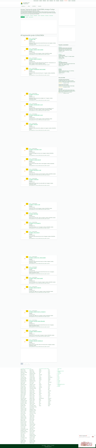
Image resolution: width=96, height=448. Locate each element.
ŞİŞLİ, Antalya (31, 369)
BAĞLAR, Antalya (32, 419)
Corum (49, 385)
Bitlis (48, 389)
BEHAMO (60, 69)
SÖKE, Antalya (22, 434)
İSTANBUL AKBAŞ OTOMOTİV (35, 59)
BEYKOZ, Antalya (23, 419)
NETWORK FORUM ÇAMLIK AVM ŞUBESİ (65, 48)
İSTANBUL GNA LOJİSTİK (34, 232)
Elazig (40, 394)
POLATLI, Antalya (23, 426)
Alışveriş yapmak (36, 0)
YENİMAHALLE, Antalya (24, 372)
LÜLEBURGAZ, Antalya (33, 413)
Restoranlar (61, 0)
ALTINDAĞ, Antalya (23, 377)
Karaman (49, 404)
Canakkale (49, 390)
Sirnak (40, 383)
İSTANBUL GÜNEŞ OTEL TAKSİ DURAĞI (37, 257)
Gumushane (49, 382)
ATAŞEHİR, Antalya (32, 377)
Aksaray (49, 378)
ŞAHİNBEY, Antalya (23, 387)
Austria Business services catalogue (61, 385)
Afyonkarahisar (50, 377)
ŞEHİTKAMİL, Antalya (32, 373)
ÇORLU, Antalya (32, 404)
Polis (54, 0)
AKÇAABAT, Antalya (32, 440)
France (58, 374)
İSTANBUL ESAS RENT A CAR (35, 170)
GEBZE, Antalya (23, 383)
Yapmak (69, 0)
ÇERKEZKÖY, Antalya (32, 384)
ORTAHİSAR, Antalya (32, 424)
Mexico (59, 376)
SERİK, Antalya (31, 429)
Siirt (48, 383)
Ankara (49, 373)
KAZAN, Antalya (32, 439)
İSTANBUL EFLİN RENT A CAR (35, 149)
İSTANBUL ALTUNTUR (34, 94)
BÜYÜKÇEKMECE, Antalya (24, 431)
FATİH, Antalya (23, 373)
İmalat (48, 0)
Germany (59, 380)
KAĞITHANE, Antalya (23, 398)
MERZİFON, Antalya (32, 411)
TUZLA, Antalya (32, 389)
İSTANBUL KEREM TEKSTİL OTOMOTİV (37, 311)
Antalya (40, 369)
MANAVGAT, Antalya (23, 408)
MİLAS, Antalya (32, 414)
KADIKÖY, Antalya (32, 372)
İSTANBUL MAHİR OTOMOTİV (35, 331)
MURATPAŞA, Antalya (33, 387)
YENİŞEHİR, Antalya (23, 392)
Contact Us (48, 445)
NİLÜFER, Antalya (23, 382)
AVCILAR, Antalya (23, 415)
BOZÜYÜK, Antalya (32, 430)
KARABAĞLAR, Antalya (33, 435)
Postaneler (57, 0)
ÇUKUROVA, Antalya (23, 409)
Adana (40, 372)
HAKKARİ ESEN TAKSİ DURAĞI (63, 84)
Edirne (40, 389)
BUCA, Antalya (23, 439)
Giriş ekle (52, 445)
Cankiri (49, 394)
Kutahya (49, 403)
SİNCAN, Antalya (32, 394)
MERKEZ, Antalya (23, 369)
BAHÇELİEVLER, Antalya (24, 400)
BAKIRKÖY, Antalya (32, 379)
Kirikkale (49, 379)
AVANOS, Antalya (32, 431)
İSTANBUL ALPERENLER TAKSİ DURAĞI (37, 69)
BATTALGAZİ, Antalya (24, 421)
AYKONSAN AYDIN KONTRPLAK (64, 79)
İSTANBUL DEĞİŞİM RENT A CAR (36, 115)
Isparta (40, 400)
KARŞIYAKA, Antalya (23, 416)
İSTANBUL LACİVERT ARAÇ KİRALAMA (37, 321)
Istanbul (40, 378)
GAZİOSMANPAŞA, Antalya (24, 429)
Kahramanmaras (41, 398)
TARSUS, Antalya (23, 411)
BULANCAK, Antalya (32, 441)
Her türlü (22, 15)
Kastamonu (49, 398)
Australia (59, 381)
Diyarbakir (40, 387)
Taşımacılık (65, 0)
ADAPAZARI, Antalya (23, 378)
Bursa (49, 387)
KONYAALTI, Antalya (23, 410)
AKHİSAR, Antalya (32, 415)
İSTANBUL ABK (32, 39)
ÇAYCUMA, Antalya (32, 436)
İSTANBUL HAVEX (32, 268)
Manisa (40, 405)
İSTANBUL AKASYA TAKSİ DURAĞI (36, 49)
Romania (59, 386)
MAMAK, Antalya (23, 395)
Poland (59, 378)
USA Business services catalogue (61, 371)
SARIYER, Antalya (32, 392)
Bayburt (40, 390)
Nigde (49, 405)
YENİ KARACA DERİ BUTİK (63, 62)
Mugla (49, 392)
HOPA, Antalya (32, 426)
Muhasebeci (51, 0)
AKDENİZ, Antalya (32, 400)
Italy (58, 375)
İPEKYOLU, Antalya (32, 437)
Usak (48, 369)
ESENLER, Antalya (23, 420)
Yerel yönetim (73, 0)
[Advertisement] (39, 27)
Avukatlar (40, 0)
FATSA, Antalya (23, 414)
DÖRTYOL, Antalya (32, 425)
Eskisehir (40, 384)
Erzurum (40, 395)
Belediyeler (44, 0)
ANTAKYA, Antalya (23, 389)
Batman (49, 395)
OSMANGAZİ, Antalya (24, 374)
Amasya (40, 377)
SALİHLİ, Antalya (32, 408)
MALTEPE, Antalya (32, 385)
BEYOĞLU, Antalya (32, 399)
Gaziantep (40, 374)
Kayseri (40, 403)
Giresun (40, 385)
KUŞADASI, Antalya (23, 413)
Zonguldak (49, 400)
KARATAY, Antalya (23, 394)
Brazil (58, 379)
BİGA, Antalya (31, 421)
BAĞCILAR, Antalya (23, 379)
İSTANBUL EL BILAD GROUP (35, 159)
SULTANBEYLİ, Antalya (24, 437)
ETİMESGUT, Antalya (32, 393)
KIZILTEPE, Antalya (32, 434)
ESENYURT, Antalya (23, 388)
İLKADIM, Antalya (32, 374)
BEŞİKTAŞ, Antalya (32, 395)
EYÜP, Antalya (31, 383)
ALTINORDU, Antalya (23, 425)
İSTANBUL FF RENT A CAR (34, 204)
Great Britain (59, 373)
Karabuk (49, 399)
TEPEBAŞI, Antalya (23, 399)
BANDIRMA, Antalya (23, 430)
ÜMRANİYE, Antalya (32, 403)
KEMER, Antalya (23, 442)
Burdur (49, 372)
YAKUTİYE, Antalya (23, 393)
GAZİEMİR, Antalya (23, 440)
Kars (39, 404)
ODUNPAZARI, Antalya (33, 388)
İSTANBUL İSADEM (62, 55)
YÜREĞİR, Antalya (32, 416)
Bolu (39, 382)
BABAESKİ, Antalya (23, 441)
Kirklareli (40, 393)
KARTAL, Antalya (23, 385)
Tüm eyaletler (44, 445)
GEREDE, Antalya (32, 442)
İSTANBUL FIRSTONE (33, 214)
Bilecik (40, 392)
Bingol (40, 399)
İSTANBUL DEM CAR (33, 124)
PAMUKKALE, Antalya (23, 384)
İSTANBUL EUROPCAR (33, 179)
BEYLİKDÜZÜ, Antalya (24, 403)
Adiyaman (49, 384)
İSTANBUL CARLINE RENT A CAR (36, 104)
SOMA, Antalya (23, 435)
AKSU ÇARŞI (61, 88)
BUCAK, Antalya (32, 420)
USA (58, 369)
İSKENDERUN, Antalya (33, 409)
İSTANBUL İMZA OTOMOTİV (35, 287)
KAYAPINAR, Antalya (23, 424)
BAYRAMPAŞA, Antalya (33, 410)
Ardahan (40, 379)
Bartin (40, 388)
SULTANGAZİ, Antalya (33, 405)
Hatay (49, 388)
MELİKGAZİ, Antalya (23, 390)
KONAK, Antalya (32, 382)
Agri (39, 373)
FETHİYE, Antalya (23, 404)
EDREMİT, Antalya (32, 398)
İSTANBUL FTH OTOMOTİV (35, 223)
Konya (49, 374)
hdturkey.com (47, 446)
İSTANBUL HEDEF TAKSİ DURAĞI (36, 278)
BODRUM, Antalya (32, 390)
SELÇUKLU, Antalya (32, 378)
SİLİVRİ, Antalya (23, 436)
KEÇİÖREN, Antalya (23, 405)
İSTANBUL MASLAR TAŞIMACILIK (36, 340)
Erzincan (49, 393)
